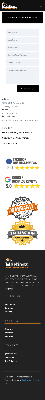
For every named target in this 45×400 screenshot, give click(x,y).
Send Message (28, 89)
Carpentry (10, 308)
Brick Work (10, 304)
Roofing (8, 311)
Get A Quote (11, 361)
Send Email (10, 357)
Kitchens (9, 332)
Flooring (9, 329)
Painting (9, 336)
